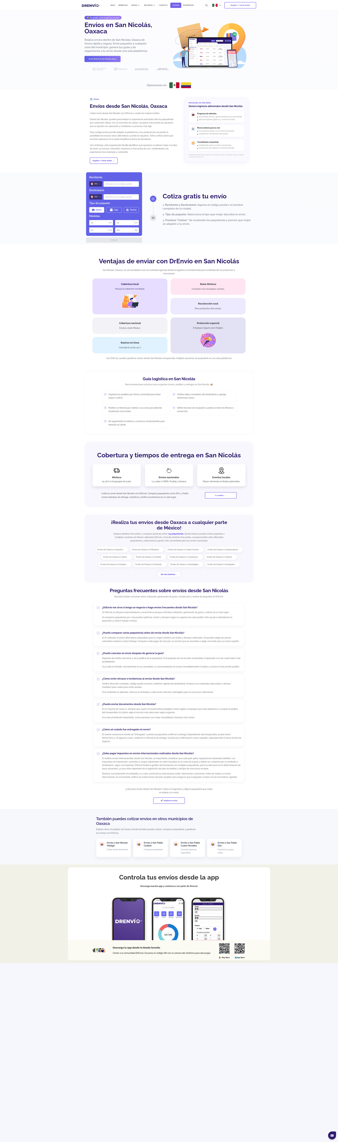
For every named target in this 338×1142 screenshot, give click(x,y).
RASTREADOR (188, 5)
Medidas (94, 216)
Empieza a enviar (170, 801)
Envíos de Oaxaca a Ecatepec (113, 564)
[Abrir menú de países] (216, 5)
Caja (116, 210)
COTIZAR (175, 5)
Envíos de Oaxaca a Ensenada (148, 564)
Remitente (95, 177)
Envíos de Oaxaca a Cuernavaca (184, 557)
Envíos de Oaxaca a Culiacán (219, 557)
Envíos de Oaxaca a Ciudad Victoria (183, 550)
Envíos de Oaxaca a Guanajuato (221, 564)
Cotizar (114, 240)
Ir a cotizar (219, 495)
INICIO (113, 5)
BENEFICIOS (123, 5)
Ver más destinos (168, 574)
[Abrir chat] (332, 1135)
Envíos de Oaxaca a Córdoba (148, 557)
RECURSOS (148, 5)
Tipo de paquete (99, 203)
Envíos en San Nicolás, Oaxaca (118, 28)
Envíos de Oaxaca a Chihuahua (145, 550)
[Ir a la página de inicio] (91, 5)
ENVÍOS (134, 5)
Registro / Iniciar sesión (102, 161)
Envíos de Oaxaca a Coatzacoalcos (223, 550)
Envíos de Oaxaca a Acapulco (110, 550)
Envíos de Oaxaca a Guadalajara (184, 564)
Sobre (99, 210)
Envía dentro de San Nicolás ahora (102, 59)
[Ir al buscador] (206, 5)
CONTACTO (163, 5)
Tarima (133, 210)
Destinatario (96, 190)
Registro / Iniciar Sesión (240, 5)
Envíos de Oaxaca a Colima (115, 557)
